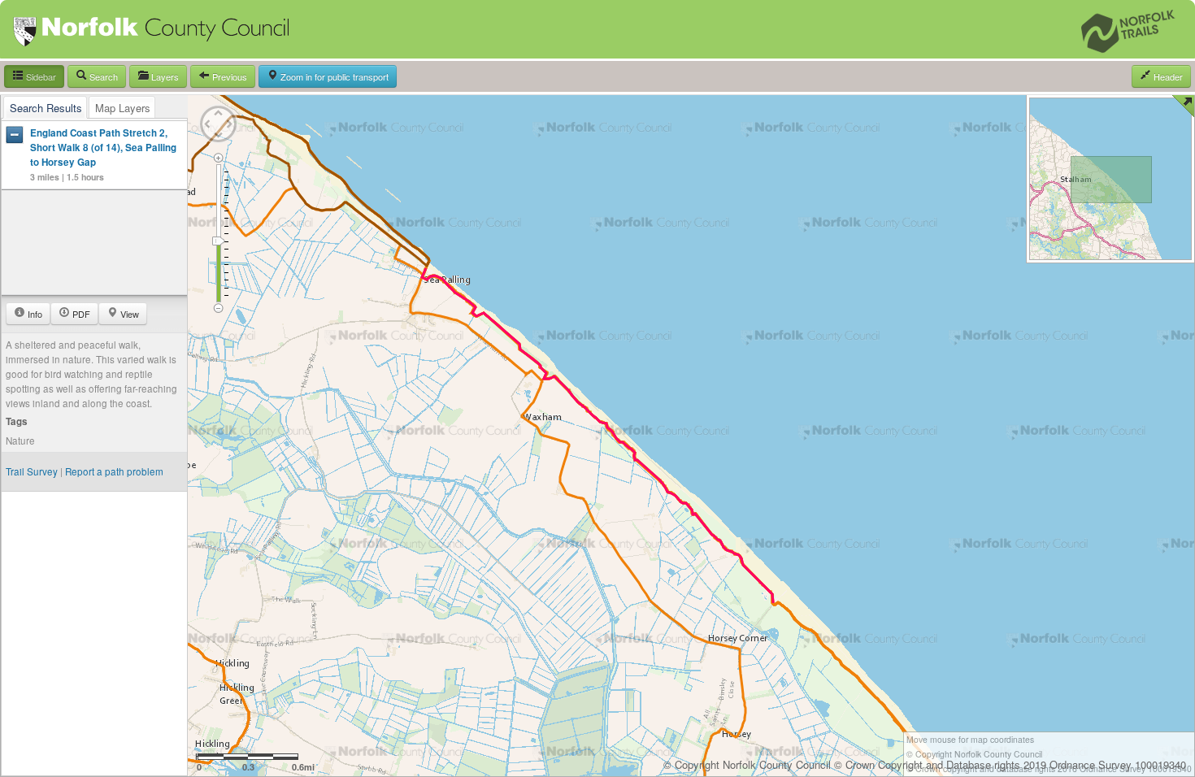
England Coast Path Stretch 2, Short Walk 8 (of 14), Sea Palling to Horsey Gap (103, 147)
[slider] (219, 241)
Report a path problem (114, 471)
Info (33, 313)
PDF (80, 313)
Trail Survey (32, 471)
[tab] (46, 106)
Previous (228, 76)
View (128, 313)
